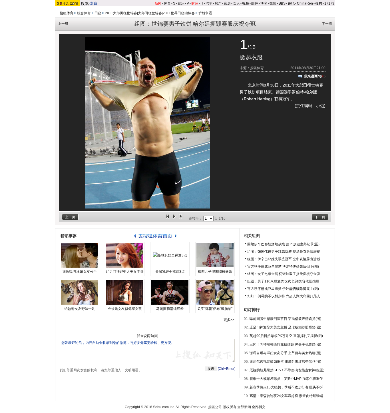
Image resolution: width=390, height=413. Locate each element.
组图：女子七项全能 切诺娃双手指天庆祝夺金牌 (283, 274)
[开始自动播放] (174, 218)
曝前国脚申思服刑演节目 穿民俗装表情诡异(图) (285, 319)
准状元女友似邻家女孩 (125, 309)
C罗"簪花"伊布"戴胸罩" (215, 309)
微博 (273, 3)
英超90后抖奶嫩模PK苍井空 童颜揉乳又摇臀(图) (286, 336)
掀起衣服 (251, 57)
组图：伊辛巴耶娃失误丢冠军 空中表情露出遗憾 (283, 259)
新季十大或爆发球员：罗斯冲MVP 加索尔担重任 (286, 379)
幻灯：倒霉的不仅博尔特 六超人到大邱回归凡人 (283, 296)
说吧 (291, 3)
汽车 (209, 3)
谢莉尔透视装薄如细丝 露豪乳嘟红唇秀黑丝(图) (285, 362)
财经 (194, 3)
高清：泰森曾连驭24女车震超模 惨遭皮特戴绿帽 (286, 396)
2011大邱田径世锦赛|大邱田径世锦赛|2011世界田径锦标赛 (150, 13)
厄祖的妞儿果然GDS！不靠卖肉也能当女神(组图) (287, 370)
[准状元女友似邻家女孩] (124, 292)
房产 (218, 3)
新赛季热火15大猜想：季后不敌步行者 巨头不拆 (286, 387)
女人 (236, 3)
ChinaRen (305, 3)
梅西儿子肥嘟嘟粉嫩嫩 (215, 272)
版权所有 (229, 407)
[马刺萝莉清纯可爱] (169, 292)
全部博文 (259, 407)
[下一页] (181, 218)
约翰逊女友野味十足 (79, 309)
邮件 (254, 3)
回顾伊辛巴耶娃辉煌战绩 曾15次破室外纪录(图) (283, 244)
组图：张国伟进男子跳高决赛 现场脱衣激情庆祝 (283, 252)
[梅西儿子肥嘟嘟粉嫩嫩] (215, 255)
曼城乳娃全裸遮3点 (170, 272)
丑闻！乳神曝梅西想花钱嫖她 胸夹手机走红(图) (285, 344)
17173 (329, 3)
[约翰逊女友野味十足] (79, 292)
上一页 (70, 217)
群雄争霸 (205, 13)
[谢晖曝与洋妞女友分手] (79, 255)
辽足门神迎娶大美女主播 (125, 272)
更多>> (229, 320)
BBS (282, 3)
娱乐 (181, 3)
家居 (227, 3)
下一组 (327, 24)
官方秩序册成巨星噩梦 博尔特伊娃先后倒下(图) (283, 266)
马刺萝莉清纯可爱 (170, 309)
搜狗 (318, 3)
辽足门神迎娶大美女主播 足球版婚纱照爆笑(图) (285, 327)
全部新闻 (244, 407)
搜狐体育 (66, 13)
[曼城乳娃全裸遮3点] (169, 255)
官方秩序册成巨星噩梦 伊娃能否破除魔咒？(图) (283, 289)
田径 (98, 13)
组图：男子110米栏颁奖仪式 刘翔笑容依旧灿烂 (283, 281)
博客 (263, 3)
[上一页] (167, 218)
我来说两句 (312, 76)
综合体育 (84, 13)
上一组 (63, 24)
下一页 (320, 217)
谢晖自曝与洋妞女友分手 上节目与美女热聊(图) (285, 353)
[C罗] (215, 292)
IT (201, 3)
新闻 (158, 3)
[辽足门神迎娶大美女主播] (124, 255)
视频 (245, 3)
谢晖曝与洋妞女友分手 (80, 272)
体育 (167, 3)
